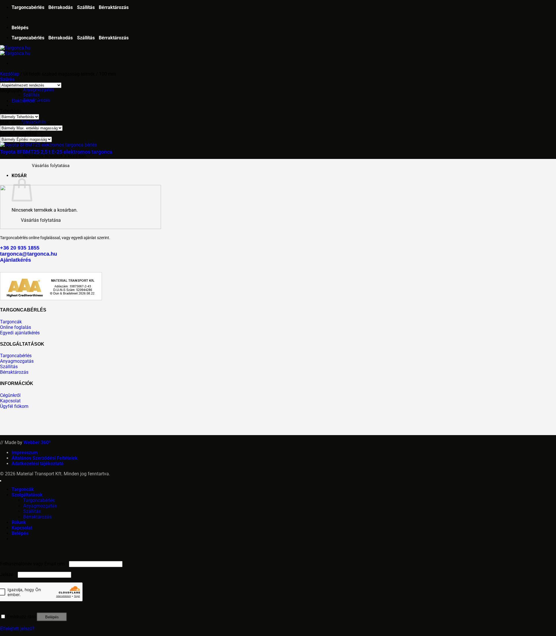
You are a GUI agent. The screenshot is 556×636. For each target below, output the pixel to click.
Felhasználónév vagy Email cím (34, 564)
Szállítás (86, 7)
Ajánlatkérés (15, 260)
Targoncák (23, 489)
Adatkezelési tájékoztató (37, 463)
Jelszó (8, 574)
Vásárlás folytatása (51, 165)
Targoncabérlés (28, 7)
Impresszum (25, 452)
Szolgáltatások (27, 79)
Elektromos (23, 101)
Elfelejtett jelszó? (17, 628)
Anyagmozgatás (38, 89)
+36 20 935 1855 (19, 248)
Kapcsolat (22, 111)
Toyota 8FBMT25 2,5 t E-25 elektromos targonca (56, 152)
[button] (20, 27)
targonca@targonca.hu (28, 254)
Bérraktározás (114, 7)
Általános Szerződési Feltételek (45, 458)
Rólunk (19, 105)
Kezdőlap (9, 74)
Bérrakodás (60, 7)
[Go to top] (0, 480)
